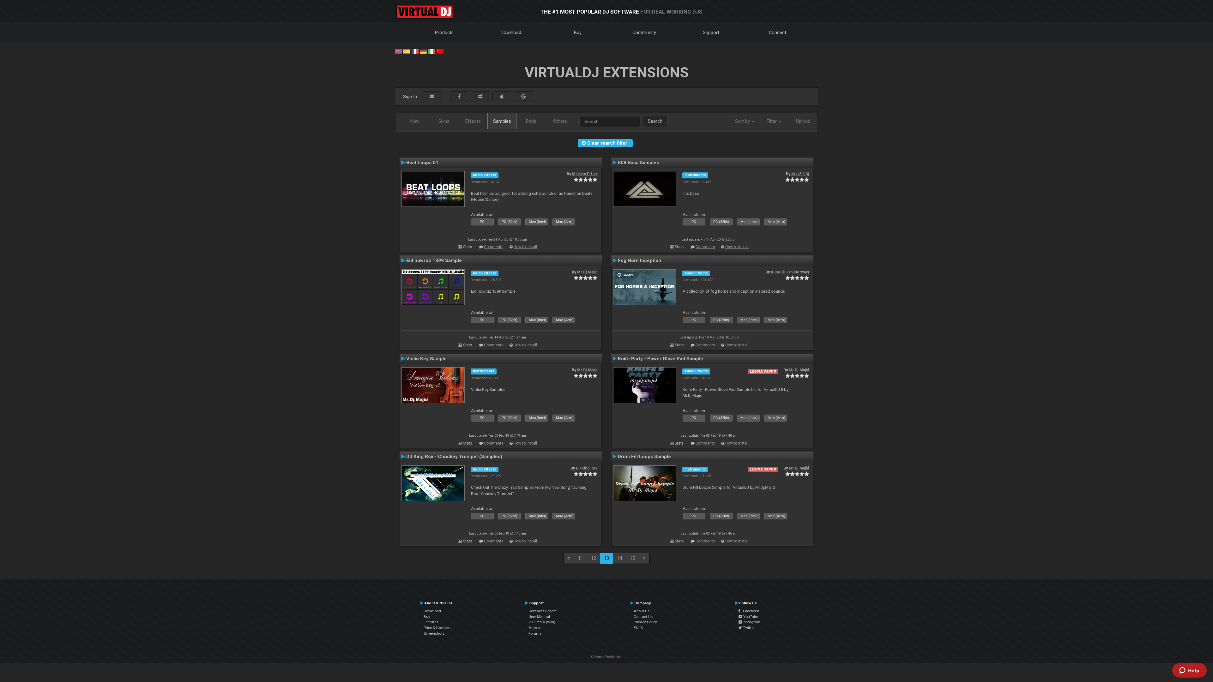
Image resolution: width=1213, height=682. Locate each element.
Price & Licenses (437, 627)
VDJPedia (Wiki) (541, 622)
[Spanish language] (406, 51)
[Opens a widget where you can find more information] (1189, 671)
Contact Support (542, 611)
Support (711, 32)
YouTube (750, 616)
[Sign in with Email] (432, 96)
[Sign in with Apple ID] (501, 96)
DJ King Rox (586, 468)
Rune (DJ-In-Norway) (790, 272)
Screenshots (434, 633)
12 (593, 558)
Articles (534, 627)
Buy (578, 32)
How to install (525, 247)
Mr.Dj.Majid (587, 272)
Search (655, 121)
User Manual (539, 616)
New (414, 121)
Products (444, 32)
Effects (473, 121)
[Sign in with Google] (523, 96)
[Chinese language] (440, 51)
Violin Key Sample (426, 359)
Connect (777, 32)
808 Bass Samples (638, 162)
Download (511, 32)
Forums (534, 633)
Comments (493, 247)
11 (580, 558)
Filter (772, 121)
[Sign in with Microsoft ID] (480, 96)
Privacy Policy (645, 622)
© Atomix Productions (607, 657)
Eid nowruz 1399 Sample (434, 260)
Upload (803, 121)
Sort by (743, 121)
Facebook (749, 611)
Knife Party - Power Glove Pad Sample (660, 359)
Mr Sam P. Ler (584, 174)
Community (644, 32)
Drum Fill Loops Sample (644, 456)
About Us (641, 611)
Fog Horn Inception (639, 260)
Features (431, 622)
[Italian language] (431, 51)
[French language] (415, 51)
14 (619, 558)
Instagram (751, 622)
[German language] (423, 51)
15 (632, 558)
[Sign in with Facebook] (459, 96)
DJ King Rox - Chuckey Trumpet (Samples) (454, 456)
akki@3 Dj (800, 174)
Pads (531, 121)
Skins (444, 121)
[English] (398, 51)
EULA (638, 627)
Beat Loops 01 (422, 162)
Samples (502, 121)
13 (606, 558)
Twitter (748, 627)
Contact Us (643, 616)
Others (560, 121)
